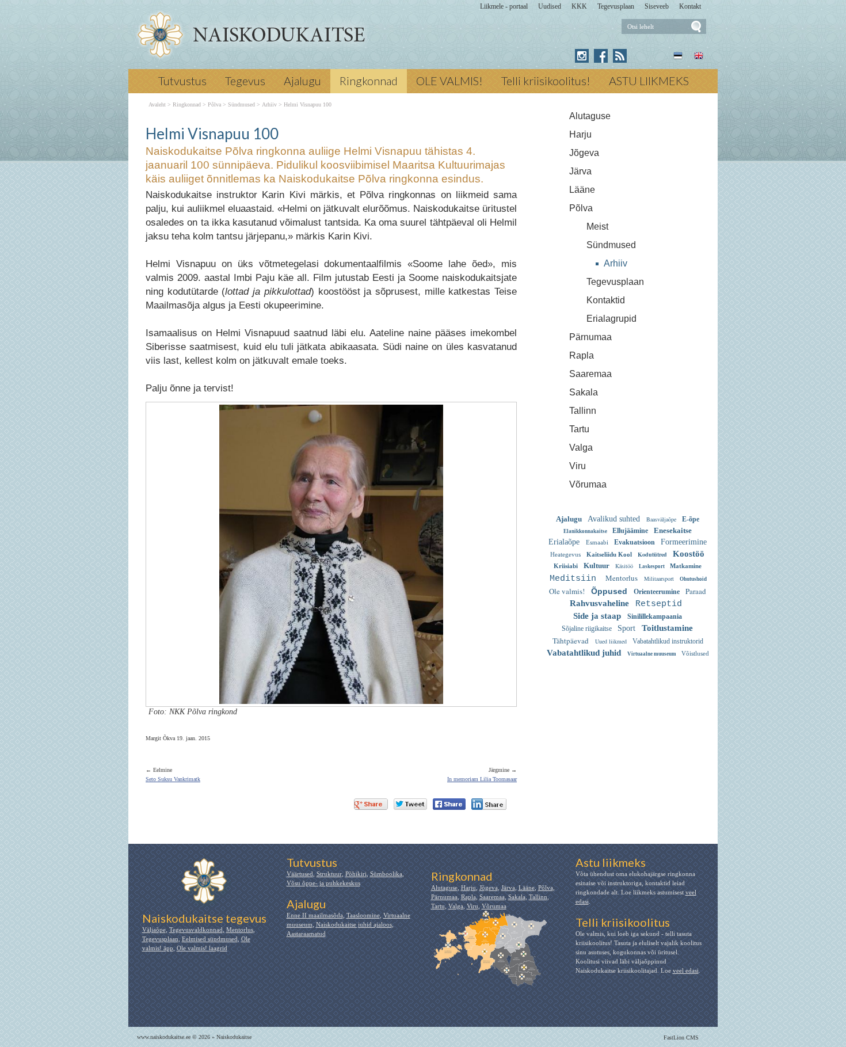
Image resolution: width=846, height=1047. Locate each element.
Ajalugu (302, 80)
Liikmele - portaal (504, 6)
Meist (597, 226)
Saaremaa (590, 374)
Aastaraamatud (306, 933)
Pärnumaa (590, 337)
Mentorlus (239, 929)
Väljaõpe (154, 929)
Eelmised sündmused (210, 938)
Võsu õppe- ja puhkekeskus (323, 883)
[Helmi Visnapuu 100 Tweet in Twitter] (410, 804)
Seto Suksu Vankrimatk (173, 779)
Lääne (582, 190)
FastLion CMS (681, 1037)
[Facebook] (601, 56)
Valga (581, 447)
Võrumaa (588, 484)
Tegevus (245, 80)
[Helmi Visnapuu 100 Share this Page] (488, 804)
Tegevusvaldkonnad (196, 929)
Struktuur (329, 873)
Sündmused (611, 245)
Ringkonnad (369, 80)
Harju (580, 134)
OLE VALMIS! (449, 80)
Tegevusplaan (615, 6)
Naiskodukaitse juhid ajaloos (354, 924)
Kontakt (690, 6)
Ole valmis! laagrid (202, 948)
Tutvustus (182, 80)
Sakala (583, 392)
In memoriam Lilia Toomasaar (482, 779)
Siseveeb (657, 6)
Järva (580, 171)
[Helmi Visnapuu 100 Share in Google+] (371, 804)
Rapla (581, 355)
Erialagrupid (611, 318)
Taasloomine (363, 915)
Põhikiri (356, 873)
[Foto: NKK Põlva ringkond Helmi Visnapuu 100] (331, 696)
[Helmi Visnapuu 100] (250, 35)
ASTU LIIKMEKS (649, 80)
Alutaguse (590, 116)
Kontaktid (605, 300)
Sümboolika (386, 873)
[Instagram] (582, 56)
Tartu (579, 429)
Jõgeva (584, 153)
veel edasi (686, 970)
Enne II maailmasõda (315, 915)
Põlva (581, 208)
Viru (577, 466)
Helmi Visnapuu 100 (307, 105)
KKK (579, 6)
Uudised (549, 6)
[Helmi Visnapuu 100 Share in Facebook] (449, 804)
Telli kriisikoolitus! (545, 80)
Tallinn (582, 411)
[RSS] (620, 56)
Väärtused (300, 873)
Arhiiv (615, 263)
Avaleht (157, 105)
